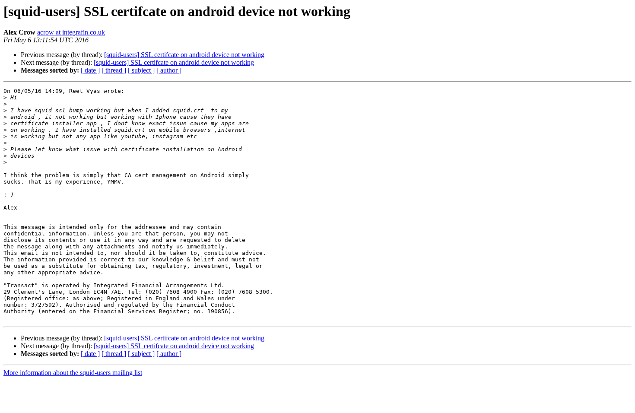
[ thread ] (114, 70)
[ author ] (168, 70)
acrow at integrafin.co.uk (71, 32)
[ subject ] (141, 70)
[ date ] (90, 70)
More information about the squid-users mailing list (72, 372)
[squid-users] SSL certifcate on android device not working (184, 54)
